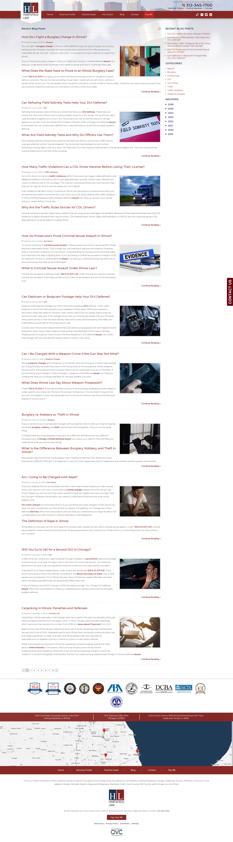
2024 (169, 113)
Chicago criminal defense (51, 439)
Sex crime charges (31, 505)
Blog (122, 14)
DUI (45, 108)
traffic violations (58, 176)
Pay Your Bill (117, 817)
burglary (36, 427)
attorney (34, 511)
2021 (169, 125)
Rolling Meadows (194, 8)
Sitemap (135, 823)
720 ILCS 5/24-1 (36, 388)
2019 (169, 134)
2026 (169, 104)
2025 (169, 109)
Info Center (107, 14)
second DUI (91, 559)
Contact (135, 14)
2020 (169, 130)
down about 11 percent (89, 624)
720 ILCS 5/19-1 (35, 76)
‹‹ (23, 670)
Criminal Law (54, 613)
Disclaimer (124, 823)
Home (50, 14)
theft (56, 427)
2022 (169, 121)
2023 (169, 117)
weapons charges (37, 363)
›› (56, 670)
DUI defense (89, 112)
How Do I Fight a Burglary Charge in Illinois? (188, 34)
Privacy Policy (112, 823)
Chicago (208, 8)
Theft (170, 87)
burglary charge (45, 46)
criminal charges (74, 490)
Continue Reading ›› (151, 92)
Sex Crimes (48, 241)
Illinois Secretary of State (89, 574)
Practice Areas (89, 14)
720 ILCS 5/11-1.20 (69, 274)
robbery (45, 427)
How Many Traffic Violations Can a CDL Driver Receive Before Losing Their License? (189, 44)
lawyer (107, 61)
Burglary (49, 42)
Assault (170, 68)
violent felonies (36, 647)
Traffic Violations (51, 172)
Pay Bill (148, 14)
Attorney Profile (67, 14)
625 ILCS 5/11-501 (96, 570)
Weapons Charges (52, 359)
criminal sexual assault (55, 245)
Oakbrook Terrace (175, 8)
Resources (99, 823)
